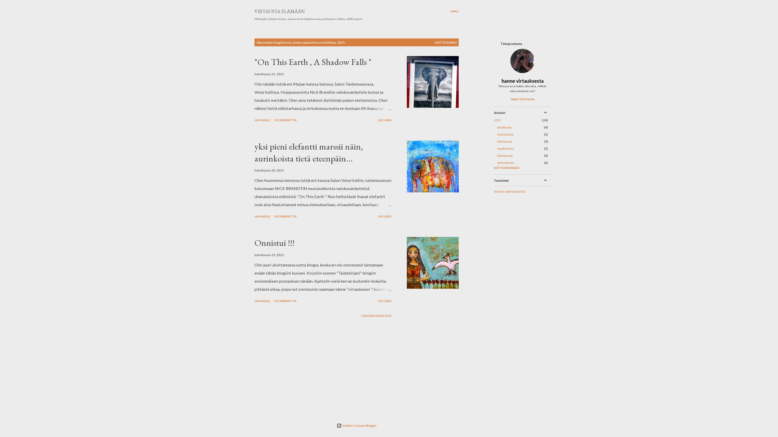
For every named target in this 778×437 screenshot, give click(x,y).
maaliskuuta (505, 148)
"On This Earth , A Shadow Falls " (313, 62)
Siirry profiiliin (522, 99)
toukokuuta (505, 134)
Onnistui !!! (274, 242)
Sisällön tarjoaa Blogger (359, 425)
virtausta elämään (279, 11)
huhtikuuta (504, 141)
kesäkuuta (504, 127)
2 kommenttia (285, 120)
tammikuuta (505, 162)
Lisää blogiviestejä (376, 315)
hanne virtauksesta (522, 81)
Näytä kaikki (446, 42)
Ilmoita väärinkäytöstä (509, 191)
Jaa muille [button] (262, 120)
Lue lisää (384, 120)
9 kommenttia (285, 216)
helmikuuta (505, 155)
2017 (497, 120)
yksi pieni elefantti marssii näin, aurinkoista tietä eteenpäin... (308, 152)
